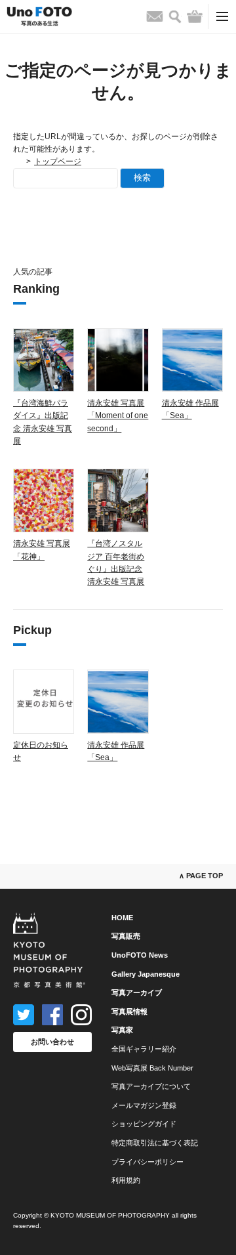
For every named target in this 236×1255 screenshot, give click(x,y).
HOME (122, 918)
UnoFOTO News (139, 955)
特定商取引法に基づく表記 (154, 1143)
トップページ (57, 161)
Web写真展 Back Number (152, 1068)
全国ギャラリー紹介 (143, 1049)
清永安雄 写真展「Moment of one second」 (117, 415)
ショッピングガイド (143, 1124)
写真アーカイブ (136, 992)
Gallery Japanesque (145, 974)
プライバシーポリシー (147, 1162)
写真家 (122, 1030)
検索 (142, 177)
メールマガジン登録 (143, 1105)
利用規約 (125, 1180)
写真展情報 (129, 1011)
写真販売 (125, 936)
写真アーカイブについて (151, 1086)
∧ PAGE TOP (201, 876)
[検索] (175, 17)
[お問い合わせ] (154, 16)
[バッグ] (195, 16)
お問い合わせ (52, 1042)
